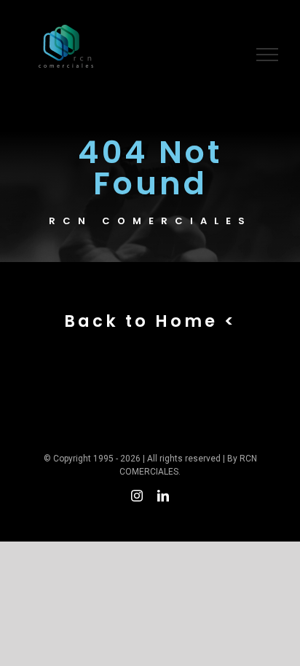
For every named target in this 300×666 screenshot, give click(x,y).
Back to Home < (150, 321)
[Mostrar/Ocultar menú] (267, 54)
